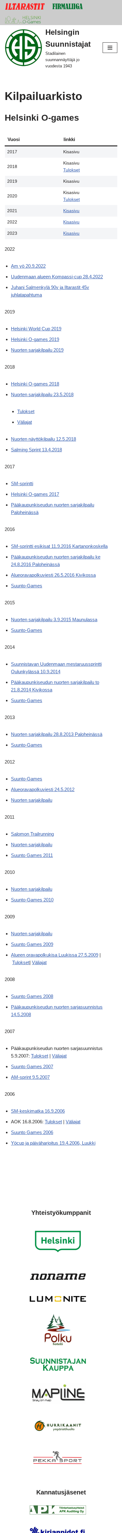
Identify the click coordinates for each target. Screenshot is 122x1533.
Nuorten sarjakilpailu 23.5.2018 (42, 394)
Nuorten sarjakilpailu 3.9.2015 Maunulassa (54, 619)
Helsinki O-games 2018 (35, 383)
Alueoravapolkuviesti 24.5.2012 (42, 789)
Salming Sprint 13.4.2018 (36, 449)
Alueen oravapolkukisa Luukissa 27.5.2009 (54, 955)
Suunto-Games (26, 585)
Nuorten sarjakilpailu (31, 800)
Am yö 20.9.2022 (28, 266)
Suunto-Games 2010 (32, 899)
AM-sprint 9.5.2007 (30, 1077)
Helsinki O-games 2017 (35, 494)
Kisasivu (71, 210)
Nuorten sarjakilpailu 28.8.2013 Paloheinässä (56, 734)
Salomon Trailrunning (32, 834)
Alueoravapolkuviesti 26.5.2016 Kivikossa (53, 575)
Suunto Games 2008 (32, 996)
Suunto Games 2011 (32, 855)
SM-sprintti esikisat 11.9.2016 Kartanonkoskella (59, 546)
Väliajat (24, 422)
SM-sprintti (22, 483)
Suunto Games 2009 (32, 944)
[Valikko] (110, 47)
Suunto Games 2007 (32, 1066)
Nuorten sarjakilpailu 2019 (37, 350)
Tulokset (71, 170)
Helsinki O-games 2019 (35, 339)
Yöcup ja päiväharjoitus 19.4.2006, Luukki (53, 1143)
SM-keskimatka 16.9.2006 (38, 1111)
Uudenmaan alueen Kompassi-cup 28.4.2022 (57, 276)
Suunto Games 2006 (32, 1132)
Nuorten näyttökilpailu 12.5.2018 (43, 439)
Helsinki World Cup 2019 (36, 328)
